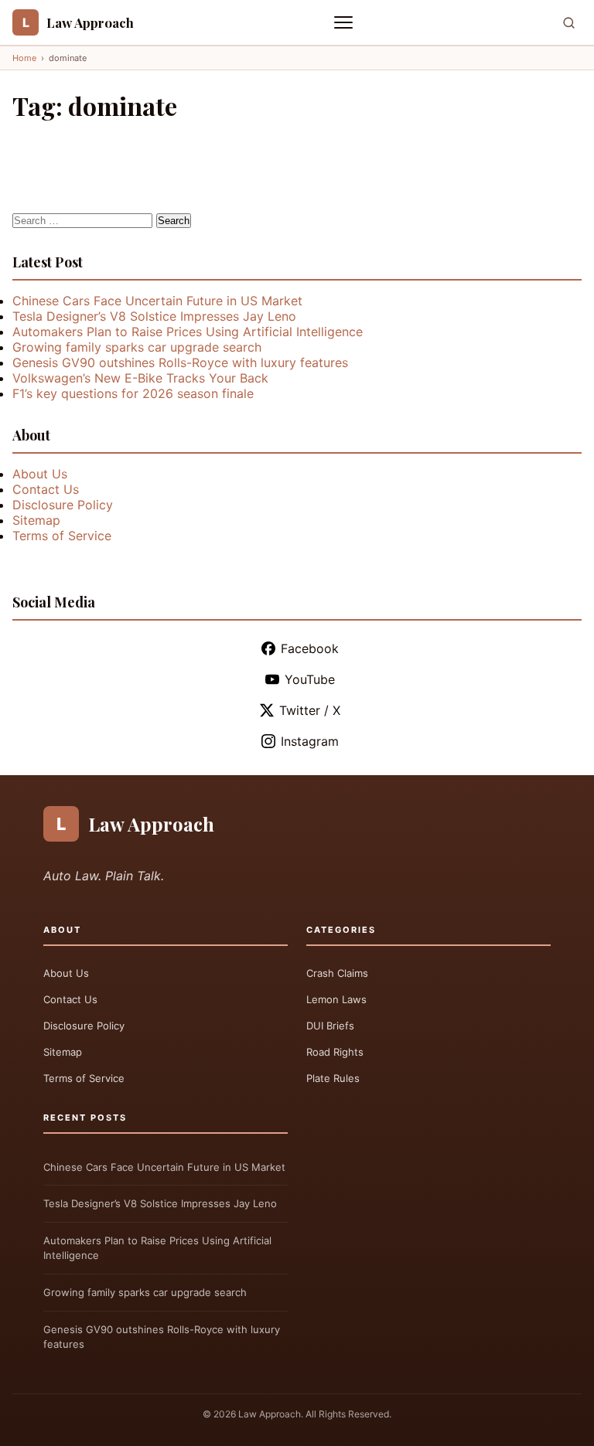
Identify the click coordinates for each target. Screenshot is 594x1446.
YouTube (310, 679)
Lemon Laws (336, 999)
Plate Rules (333, 1078)
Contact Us (45, 489)
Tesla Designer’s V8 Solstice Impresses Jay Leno (154, 316)
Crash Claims (337, 973)
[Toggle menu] (345, 22)
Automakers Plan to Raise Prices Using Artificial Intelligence (187, 331)
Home (24, 58)
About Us (39, 473)
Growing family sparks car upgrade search (136, 347)
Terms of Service (61, 535)
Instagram (310, 741)
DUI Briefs (330, 1025)
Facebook (310, 648)
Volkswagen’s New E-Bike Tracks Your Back (140, 378)
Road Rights (335, 1052)
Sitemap (36, 520)
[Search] (569, 23)
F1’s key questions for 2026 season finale (133, 393)
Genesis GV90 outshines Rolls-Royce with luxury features (180, 362)
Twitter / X (309, 710)
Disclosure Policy (62, 504)
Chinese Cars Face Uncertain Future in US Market (157, 300)
